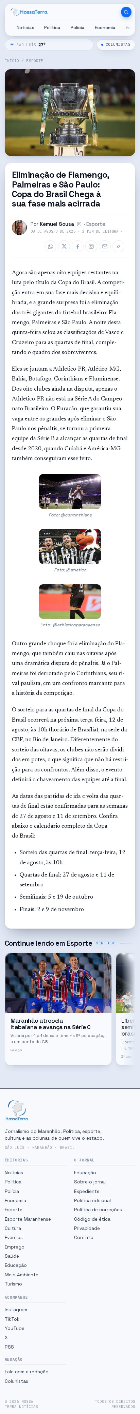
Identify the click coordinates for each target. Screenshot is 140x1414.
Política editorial (92, 1200)
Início (12, 60)
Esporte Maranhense (28, 1219)
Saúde (12, 1256)
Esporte (34, 60)
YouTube (14, 1328)
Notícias (25, 28)
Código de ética (92, 1219)
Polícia (78, 28)
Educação (16, 1265)
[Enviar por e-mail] (105, 246)
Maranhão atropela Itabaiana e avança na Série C (51, 1024)
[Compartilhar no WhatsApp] (50, 246)
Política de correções (98, 1209)
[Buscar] (126, 12)
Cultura (13, 1228)
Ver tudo (106, 943)
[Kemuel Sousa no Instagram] (79, 224)
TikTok (12, 1319)
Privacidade (87, 1228)
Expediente (87, 1191)
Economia (105, 28)
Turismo (13, 1284)
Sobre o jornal (90, 1182)
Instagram (16, 1310)
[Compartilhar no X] (64, 246)
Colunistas (118, 44)
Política (52, 28)
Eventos (14, 1237)
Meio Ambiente (21, 1275)
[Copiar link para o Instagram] (91, 246)
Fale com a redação (27, 1372)
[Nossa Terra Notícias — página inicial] (29, 12)
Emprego (14, 1247)
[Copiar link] (118, 246)
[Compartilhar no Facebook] (78, 246)
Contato (83, 1237)
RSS (9, 1347)
